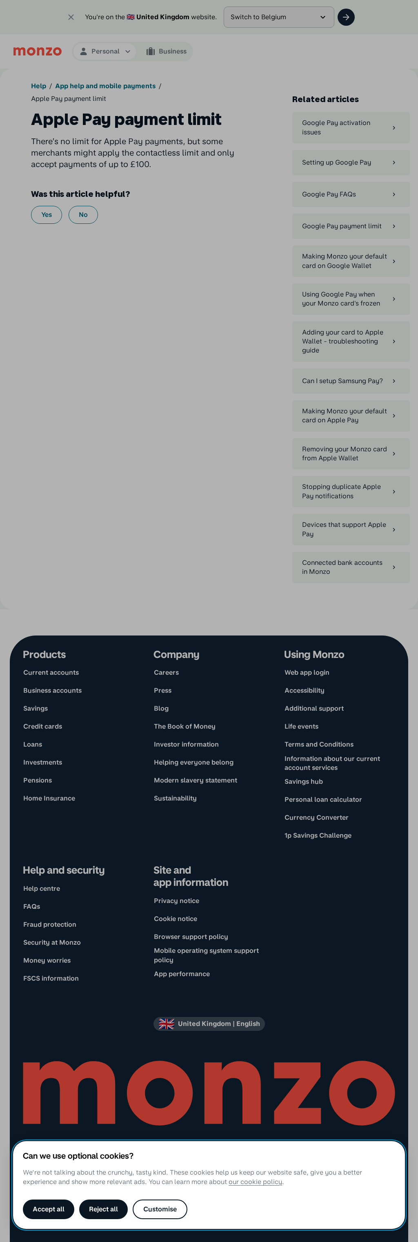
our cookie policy (255, 1182)
